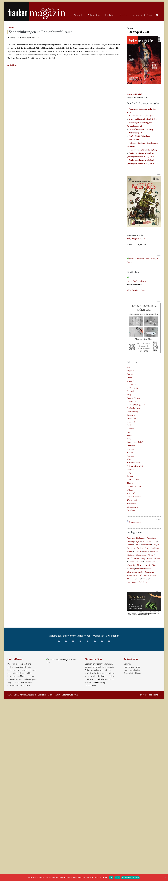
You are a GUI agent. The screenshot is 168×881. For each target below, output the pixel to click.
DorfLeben (110, 15)
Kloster (150, 554)
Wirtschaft (131, 493)
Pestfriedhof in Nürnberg (139, 136)
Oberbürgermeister (143, 568)
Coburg (130, 544)
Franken (140, 548)
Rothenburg (149, 572)
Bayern (138, 541)
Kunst (129, 438)
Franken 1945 (132, 401)
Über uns (127, 664)
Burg (155, 541)
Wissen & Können (134, 496)
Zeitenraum (131, 503)
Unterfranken (132, 582)
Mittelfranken (149, 561)
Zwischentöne (94, 15)
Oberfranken (132, 572)
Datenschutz (67, 695)
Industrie (137, 551)
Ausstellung (151, 537)
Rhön (140, 572)
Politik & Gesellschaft (135, 466)
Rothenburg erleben (137, 132)
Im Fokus (130, 425)
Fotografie (131, 548)
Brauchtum (131, 384)
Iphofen (146, 551)
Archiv (123, 15)
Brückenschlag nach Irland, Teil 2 (142, 119)
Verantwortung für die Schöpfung (143, 149)
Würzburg (143, 582)
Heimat (130, 551)
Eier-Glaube (134, 139)
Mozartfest (131, 565)
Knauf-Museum (133, 558)
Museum (130, 455)
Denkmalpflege (133, 387)
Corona (137, 544)
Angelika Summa (138, 537)
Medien (130, 452)
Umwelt (145, 578)
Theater (130, 483)
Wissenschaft (132, 500)
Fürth (146, 548)
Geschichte (155, 548)
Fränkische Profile (134, 408)
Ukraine (138, 578)
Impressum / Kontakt (132, 670)
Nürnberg (131, 568)
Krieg (143, 558)
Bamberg (130, 541)
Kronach (150, 558)
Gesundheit (131, 418)
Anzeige (130, 374)
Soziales (130, 476)
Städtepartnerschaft (134, 575)
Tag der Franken (150, 575)
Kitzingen (130, 554)
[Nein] (165, 877)
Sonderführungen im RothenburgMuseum (41, 31)
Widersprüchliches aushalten (141, 115)
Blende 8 (130, 381)
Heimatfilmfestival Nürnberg (141, 129)
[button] (157, 14)
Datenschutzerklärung (132, 673)
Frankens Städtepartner (136, 404)
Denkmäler (146, 544)
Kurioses (131, 561)
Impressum (55, 695)
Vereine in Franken (134, 486)
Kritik (129, 432)
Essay (129, 394)
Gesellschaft (131, 415)
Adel (129, 367)
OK (111, 877)
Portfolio (130, 469)
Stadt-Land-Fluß (133, 479)
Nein (117, 877)
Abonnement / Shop (142, 15)
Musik (129, 459)
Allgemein (131, 370)
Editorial (130, 391)
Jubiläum (154, 551)
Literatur (130, 449)
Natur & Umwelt (133, 462)
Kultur (129, 435)
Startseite (78, 15)
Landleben (131, 445)
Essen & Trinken (133, 398)
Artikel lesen (12, 65)
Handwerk (131, 421)
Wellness (130, 489)
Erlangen (155, 544)
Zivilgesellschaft (133, 507)
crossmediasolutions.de (150, 695)
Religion (130, 472)
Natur (154, 565)
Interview (130, 428)
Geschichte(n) (132, 411)
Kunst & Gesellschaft (135, 442)
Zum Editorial (134, 93)
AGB (76, 695)
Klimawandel (141, 554)
